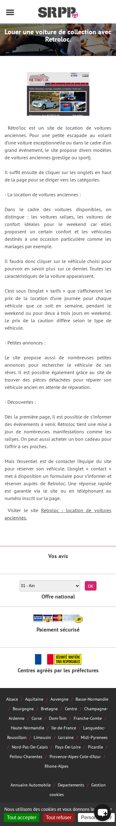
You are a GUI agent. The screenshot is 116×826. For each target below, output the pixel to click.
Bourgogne (23, 708)
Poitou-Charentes (26, 756)
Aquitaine (34, 699)
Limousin (42, 737)
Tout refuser (58, 817)
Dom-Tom (58, 718)
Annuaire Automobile (31, 785)
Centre (71, 708)
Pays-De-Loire (68, 747)
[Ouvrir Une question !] (102, 812)
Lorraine (66, 737)
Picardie (95, 747)
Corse (37, 718)
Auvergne (59, 699)
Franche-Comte (88, 718)
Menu (10, 12)
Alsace (12, 699)
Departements (71, 785)
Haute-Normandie (27, 728)
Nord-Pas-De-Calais (30, 747)
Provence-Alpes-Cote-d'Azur (75, 756)
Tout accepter (21, 817)
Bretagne (49, 708)
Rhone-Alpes (56, 766)
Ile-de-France (63, 728)
